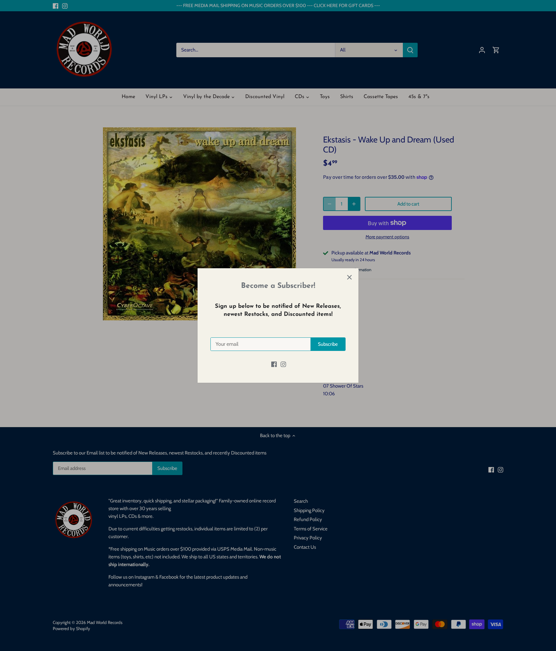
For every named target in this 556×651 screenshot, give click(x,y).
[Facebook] (274, 364)
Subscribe (328, 344)
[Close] (349, 277)
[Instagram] (283, 364)
